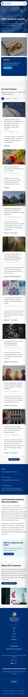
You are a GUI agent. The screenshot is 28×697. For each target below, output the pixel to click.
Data (14, 631)
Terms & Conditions (21, 693)
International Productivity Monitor (14, 649)
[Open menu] (24, 3)
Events (14, 636)
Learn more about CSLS (9, 583)
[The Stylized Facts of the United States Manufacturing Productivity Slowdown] (14, 331)
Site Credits (4, 693)
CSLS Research (14, 646)
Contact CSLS (8, 554)
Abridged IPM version (16, 276)
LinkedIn (15, 663)
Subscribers (14, 639)
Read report (7, 67)
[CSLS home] (6, 3)
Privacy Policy (12, 693)
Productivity (8, 98)
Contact (14, 633)
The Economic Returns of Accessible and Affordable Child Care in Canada (13, 169)
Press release (14, 233)
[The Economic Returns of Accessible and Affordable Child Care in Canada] (14, 157)
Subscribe (14, 681)
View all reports (14, 459)
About (14, 628)
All (2, 98)
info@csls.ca (14, 660)
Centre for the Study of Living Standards (15, 690)
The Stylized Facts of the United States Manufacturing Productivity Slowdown (13, 343)
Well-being (15, 98)
